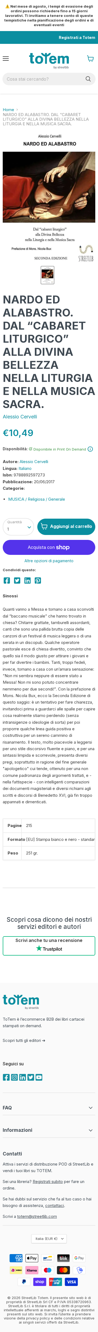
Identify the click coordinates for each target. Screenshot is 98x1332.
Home (8, 109)
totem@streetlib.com (37, 1216)
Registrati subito (48, 1181)
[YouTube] (38, 1077)
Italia (46, 1238)
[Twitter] (30, 1077)
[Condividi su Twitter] (17, 580)
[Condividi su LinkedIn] (27, 580)
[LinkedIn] (22, 1077)
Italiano (25, 468)
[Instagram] (14, 1077)
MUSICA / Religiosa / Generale (36, 499)
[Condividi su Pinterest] (38, 580)
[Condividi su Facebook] (7, 580)
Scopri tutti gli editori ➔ (24, 1040)
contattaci (54, 1205)
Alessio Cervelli (20, 416)
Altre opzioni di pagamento (49, 561)
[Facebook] (6, 1077)
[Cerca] (88, 79)
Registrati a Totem (77, 37)
